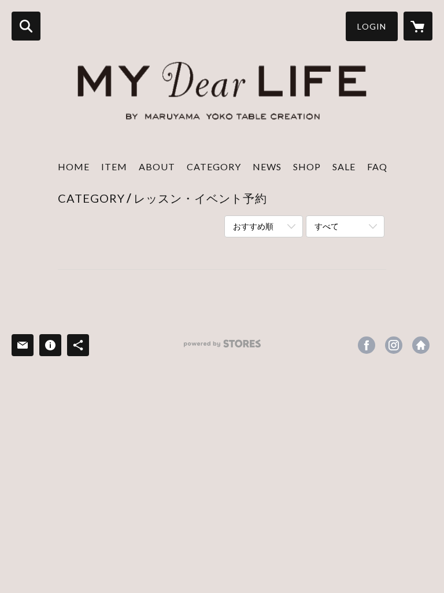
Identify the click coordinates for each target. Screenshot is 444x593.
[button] (372, 26)
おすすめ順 (253, 226)
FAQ (377, 166)
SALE (344, 166)
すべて (326, 226)
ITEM (114, 166)
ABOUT (157, 166)
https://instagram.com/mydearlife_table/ (393, 345)
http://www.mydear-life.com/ (421, 345)
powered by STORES (222, 347)
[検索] (26, 26)
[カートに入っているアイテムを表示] (418, 26)
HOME (74, 166)
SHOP (307, 166)
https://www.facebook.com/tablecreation (366, 345)
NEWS (267, 166)
